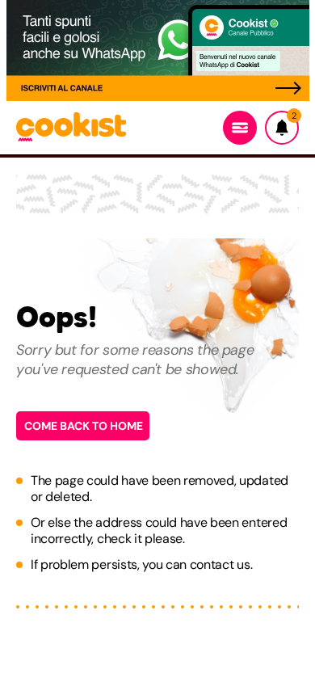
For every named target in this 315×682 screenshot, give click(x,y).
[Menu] (240, 128)
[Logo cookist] (71, 128)
